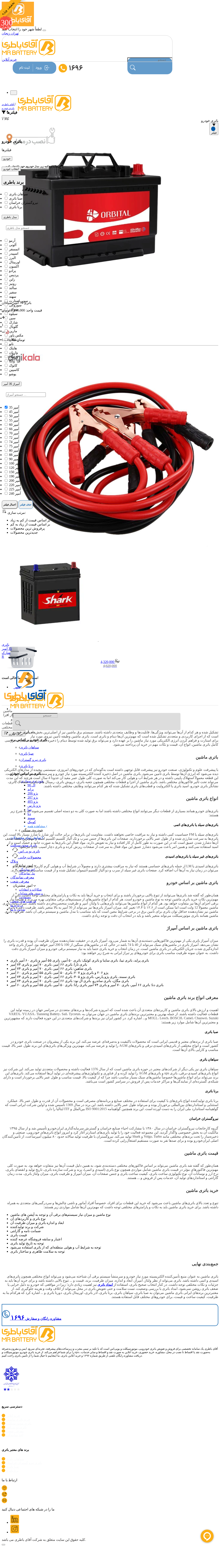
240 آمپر (15, 493)
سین (12, 318)
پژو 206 (33, 793)
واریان (13, 352)
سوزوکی (15, 305)
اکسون (14, 266)
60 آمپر (14, 424)
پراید (31, 789)
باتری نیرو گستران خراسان (24, 1463)
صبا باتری (27, 753)
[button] (22, 732)
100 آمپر (15, 463)
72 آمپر (14, 437)
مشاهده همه (37, 826)
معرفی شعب (19, 881)
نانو (11, 344)
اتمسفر (14, 249)
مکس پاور (16, 335)
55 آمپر (14, 420)
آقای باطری (8, 104)
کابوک (13, 365)
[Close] (3, 117)
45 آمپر (14, 412)
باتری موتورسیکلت (18, 1423)
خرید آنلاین (9, 59)
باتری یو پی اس (29, 851)
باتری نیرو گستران (33, 760)
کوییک (32, 822)
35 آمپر (14, 407)
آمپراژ (11, 384)
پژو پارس (34, 805)
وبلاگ (14, 861)
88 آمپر (14, 455)
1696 (11, 1496)
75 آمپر (14, 446)
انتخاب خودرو (11, 168)
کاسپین (14, 370)
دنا (29, 814)
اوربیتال (14, 262)
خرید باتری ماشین (18, 1419)
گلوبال (13, 326)
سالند (13, 288)
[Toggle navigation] (13, 92)
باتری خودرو (8, 108)
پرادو (12, 271)
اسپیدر (13, 253)
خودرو (7, 158)
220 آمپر (15, 485)
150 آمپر (15, 472)
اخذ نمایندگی (14, 1435)
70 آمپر (14, 433)
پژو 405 (33, 801)
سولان (13, 309)
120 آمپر (15, 467)
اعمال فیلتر (9, 504)
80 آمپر (14, 450)
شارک (13, 322)
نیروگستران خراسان (23, 202)
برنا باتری (26, 766)
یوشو (12, 374)
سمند (31, 818)
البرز (12, 258)
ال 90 (31, 785)
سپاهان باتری (29, 747)
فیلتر (214, 132)
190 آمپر (15, 476)
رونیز (12, 283)
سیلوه (13, 314)
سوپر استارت (18, 301)
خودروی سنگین (32, 830)
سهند (12, 296)
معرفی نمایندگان (22, 877)
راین (12, 279)
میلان (13, 339)
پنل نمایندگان (27, 873)
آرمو (12, 240)
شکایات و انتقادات (30, 889)
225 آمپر (15, 489)
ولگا (12, 361)
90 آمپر (14, 459)
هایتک (13, 348)
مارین (13, 331)
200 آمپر (15, 480)
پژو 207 (33, 797)
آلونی (12, 245)
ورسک (13, 357)
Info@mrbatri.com (20, 1502)
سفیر (13, 292)
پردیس (13, 275)
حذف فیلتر (25, 504)
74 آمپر (14, 442)
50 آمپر (14, 416)
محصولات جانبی (29, 857)
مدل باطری (10, 217)
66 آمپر (14, 429)
